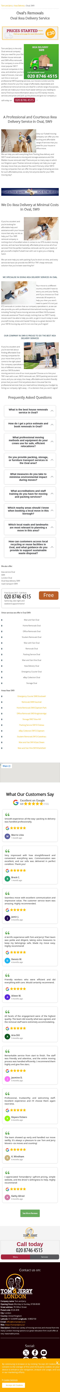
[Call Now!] (18, 598)
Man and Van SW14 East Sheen (31, 742)
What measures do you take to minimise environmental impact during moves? (28, 477)
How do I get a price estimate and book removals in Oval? (28, 425)
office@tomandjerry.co (15, 1322)
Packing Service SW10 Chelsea (31, 725)
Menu (15, 1257)
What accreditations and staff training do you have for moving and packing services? (28, 494)
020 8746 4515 (24, 100)
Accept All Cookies (14, 1385)
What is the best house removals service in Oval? (28, 411)
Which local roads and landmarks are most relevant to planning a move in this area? (28, 527)
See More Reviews (30, 1213)
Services (44, 1257)
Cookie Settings (10, 1380)
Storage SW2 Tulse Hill (32, 719)
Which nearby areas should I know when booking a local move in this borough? (28, 510)
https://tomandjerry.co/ (15, 1324)
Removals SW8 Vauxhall (31, 702)
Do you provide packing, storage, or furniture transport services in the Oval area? (28, 460)
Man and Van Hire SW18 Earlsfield (32, 748)
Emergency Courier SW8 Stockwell (32, 696)
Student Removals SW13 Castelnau (31, 736)
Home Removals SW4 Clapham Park (31, 707)
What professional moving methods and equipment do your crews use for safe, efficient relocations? (28, 442)
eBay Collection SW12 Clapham (31, 730)
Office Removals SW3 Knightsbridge (31, 713)
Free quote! (49, 595)
